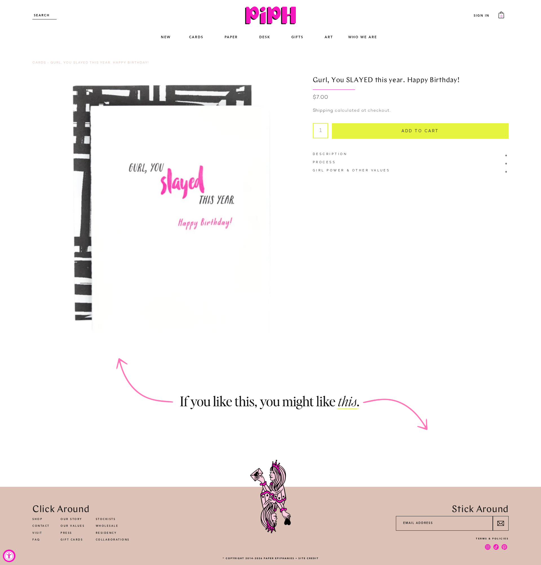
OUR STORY (71, 519)
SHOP (37, 519)
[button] (196, 37)
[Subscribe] (501, 523)
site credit (308, 558)
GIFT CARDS (72, 540)
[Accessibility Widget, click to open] (9, 556)
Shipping (323, 110)
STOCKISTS (106, 519)
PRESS (66, 533)
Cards (39, 62)
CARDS (196, 37)
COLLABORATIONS (113, 540)
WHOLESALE (107, 526)
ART (329, 37)
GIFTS (297, 37)
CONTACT (41, 526)
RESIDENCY (106, 533)
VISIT (37, 533)
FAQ (36, 540)
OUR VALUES (73, 526)
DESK (264, 37)
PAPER (231, 37)
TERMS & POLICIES (492, 538)
